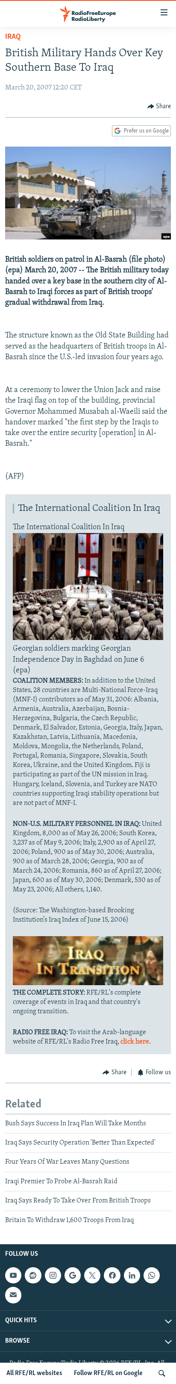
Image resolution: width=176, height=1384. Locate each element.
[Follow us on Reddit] (33, 1275)
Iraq (13, 37)
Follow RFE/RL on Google (108, 1373)
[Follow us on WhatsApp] (152, 1275)
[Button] (159, 106)
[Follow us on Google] (73, 1275)
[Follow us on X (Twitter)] (92, 1275)
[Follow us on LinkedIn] (132, 1275)
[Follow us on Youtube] (13, 1275)
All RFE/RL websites (34, 1373)
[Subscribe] (13, 1295)
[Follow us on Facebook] (112, 1275)
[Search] (162, 1373)
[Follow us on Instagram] (53, 1275)
